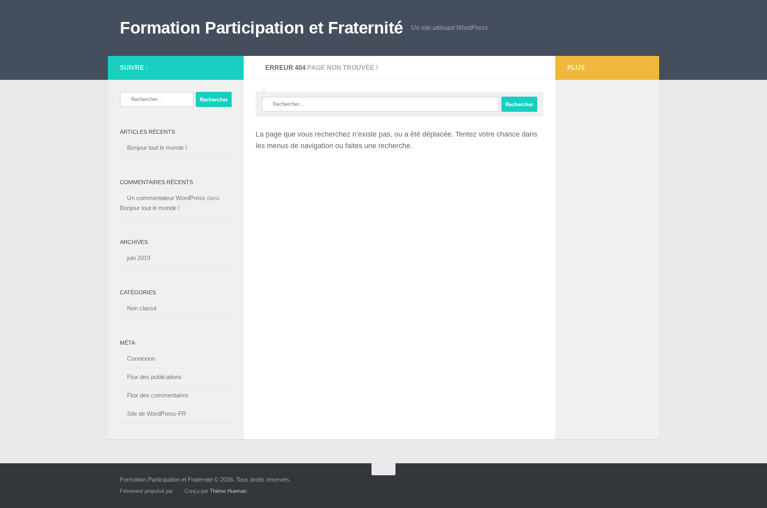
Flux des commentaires (158, 395)
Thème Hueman (228, 491)
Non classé (142, 308)
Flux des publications (154, 376)
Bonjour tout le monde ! (157, 147)
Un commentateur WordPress (166, 197)
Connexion (141, 358)
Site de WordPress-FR (156, 413)
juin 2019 (138, 257)
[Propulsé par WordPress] (177, 491)
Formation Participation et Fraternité (261, 27)
